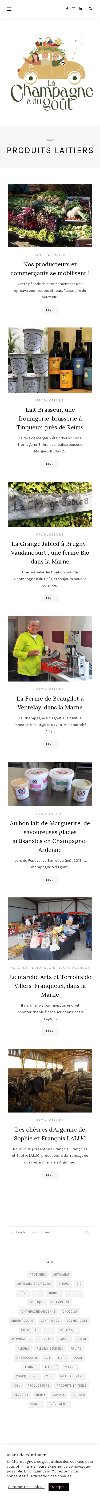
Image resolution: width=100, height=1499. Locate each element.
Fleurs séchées (50, 1348)
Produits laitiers (71, 1385)
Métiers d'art (71, 1376)
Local (78, 1358)
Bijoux (63, 1284)
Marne (70, 1367)
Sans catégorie (50, 255)
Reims (41, 1395)
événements (59, 1404)
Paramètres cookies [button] (26, 1487)
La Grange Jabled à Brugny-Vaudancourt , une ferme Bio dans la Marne (50, 552)
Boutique (36, 1302)
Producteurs (50, 400)
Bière (22, 1293)
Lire (50, 310)
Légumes (30, 1367)
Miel (49, 1376)
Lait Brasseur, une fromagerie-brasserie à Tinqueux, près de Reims (50, 418)
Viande (36, 1404)
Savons (59, 1395)
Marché (51, 1367)
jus (48, 1358)
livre (62, 1358)
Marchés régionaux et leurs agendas (50, 968)
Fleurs (23, 1348)
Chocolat (70, 1311)
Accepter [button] (59, 1487)
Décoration (21, 1339)
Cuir (49, 1330)
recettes (21, 1395)
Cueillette (29, 1330)
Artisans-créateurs (34, 1284)
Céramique (69, 1330)
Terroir (78, 1395)
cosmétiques (77, 1321)
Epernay (44, 1339)
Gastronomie (27, 1358)
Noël (16, 1385)
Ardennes (38, 1274)
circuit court (22, 1321)
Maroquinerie (27, 1376)
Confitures (50, 1321)
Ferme (82, 1339)
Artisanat (61, 1274)
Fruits (75, 1348)
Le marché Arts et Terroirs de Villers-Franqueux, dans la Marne (50, 985)
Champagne (60, 1302)
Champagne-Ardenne (39, 1311)
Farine (64, 1339)
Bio (79, 1284)
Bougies (74, 1293)
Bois (38, 1293)
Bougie (54, 1293)
